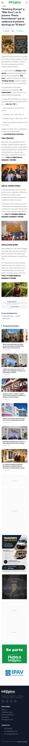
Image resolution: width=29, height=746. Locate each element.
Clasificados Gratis (6, 712)
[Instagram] (7, 701)
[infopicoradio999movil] (14, 654)
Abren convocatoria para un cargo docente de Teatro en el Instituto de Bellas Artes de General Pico (13, 346)
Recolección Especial (7, 714)
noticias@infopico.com (10, 731)
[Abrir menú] (2, 3)
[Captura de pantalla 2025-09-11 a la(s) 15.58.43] (14, 586)
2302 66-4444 (8, 728)
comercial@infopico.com (11, 734)
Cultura (4, 6)
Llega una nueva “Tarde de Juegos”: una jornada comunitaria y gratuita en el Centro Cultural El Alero (14, 395)
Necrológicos (5, 717)
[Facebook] (2, 701)
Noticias (3, 710)
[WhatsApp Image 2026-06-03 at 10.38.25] (14, 553)
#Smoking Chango (5, 318)
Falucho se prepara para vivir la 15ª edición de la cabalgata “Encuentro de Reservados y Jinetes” (14, 370)
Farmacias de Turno (7, 719)
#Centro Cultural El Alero (7, 316)
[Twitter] (11, 701)
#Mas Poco (17, 316)
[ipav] (14, 673)
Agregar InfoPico (15, 306)
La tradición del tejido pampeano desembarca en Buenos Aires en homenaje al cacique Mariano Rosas (14, 466)
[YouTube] (15, 701)
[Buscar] (27, 2)
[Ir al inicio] (15, 2)
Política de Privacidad (22, 741)
